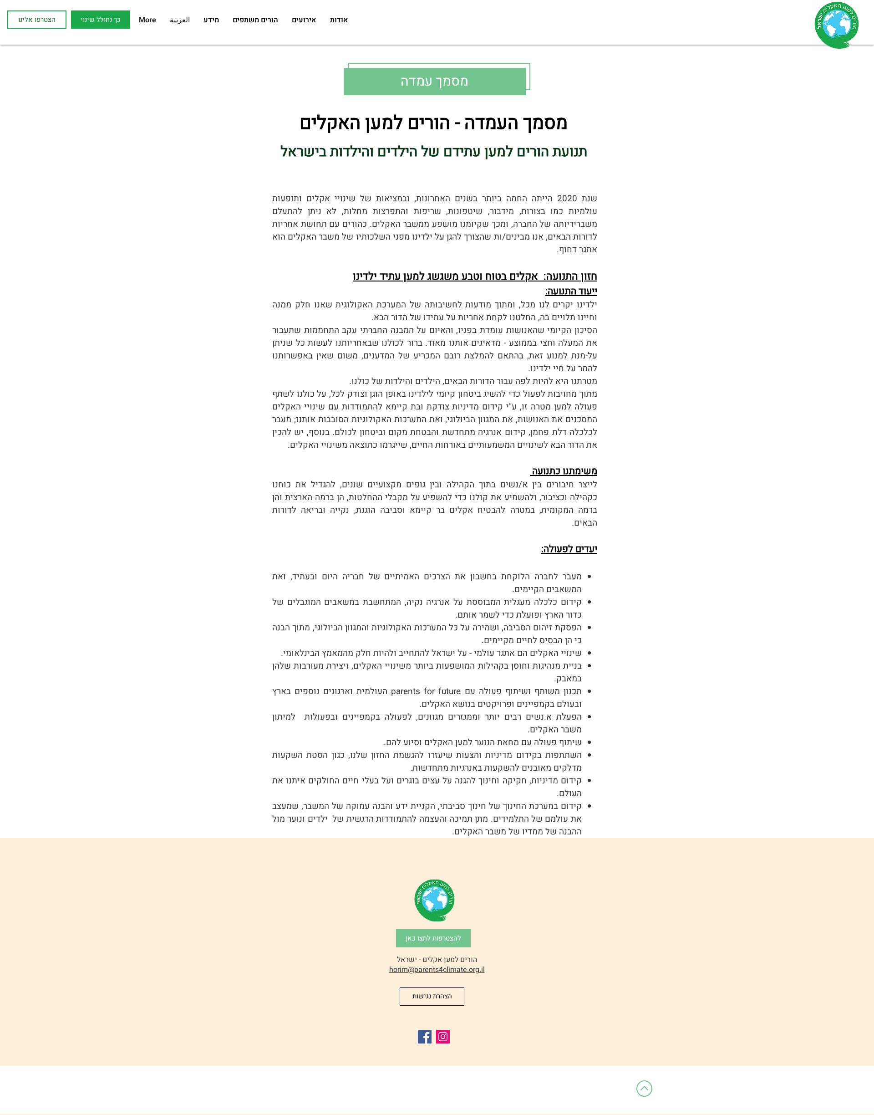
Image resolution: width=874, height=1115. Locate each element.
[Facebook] (425, 1036)
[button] (100, 19)
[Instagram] (443, 1036)
